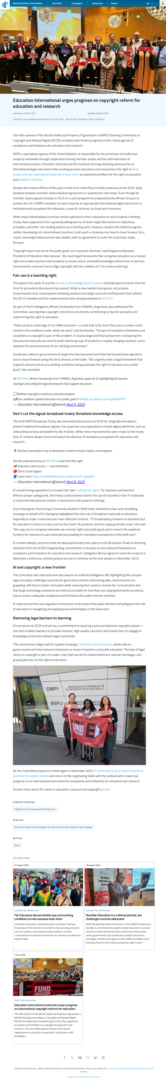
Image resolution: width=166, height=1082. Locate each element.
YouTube (80, 1058)
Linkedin (103, 1058)
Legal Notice (73, 1076)
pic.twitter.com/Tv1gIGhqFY (77, 476)
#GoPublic (83, 399)
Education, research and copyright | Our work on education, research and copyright (53, 827)
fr (152, 3)
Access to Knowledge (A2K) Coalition (79, 283)
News (17, 845)
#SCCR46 (22, 378)
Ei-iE (5, 5)
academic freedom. (30, 179)
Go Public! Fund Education (95, 644)
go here (106, 789)
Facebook (64, 1058)
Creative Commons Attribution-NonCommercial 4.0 (130, 1068)
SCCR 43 (107, 298)
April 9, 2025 (75, 404)
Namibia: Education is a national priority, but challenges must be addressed (119, 904)
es (157, 3)
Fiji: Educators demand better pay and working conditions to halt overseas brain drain (48, 902)
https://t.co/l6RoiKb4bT (46, 476)
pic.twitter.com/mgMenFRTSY (107, 399)
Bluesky (95, 1058)
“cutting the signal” (88, 490)
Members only (163, 3)
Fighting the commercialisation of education (35, 809)
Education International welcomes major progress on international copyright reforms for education (48, 995)
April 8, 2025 (75, 481)
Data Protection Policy (90, 1076)
